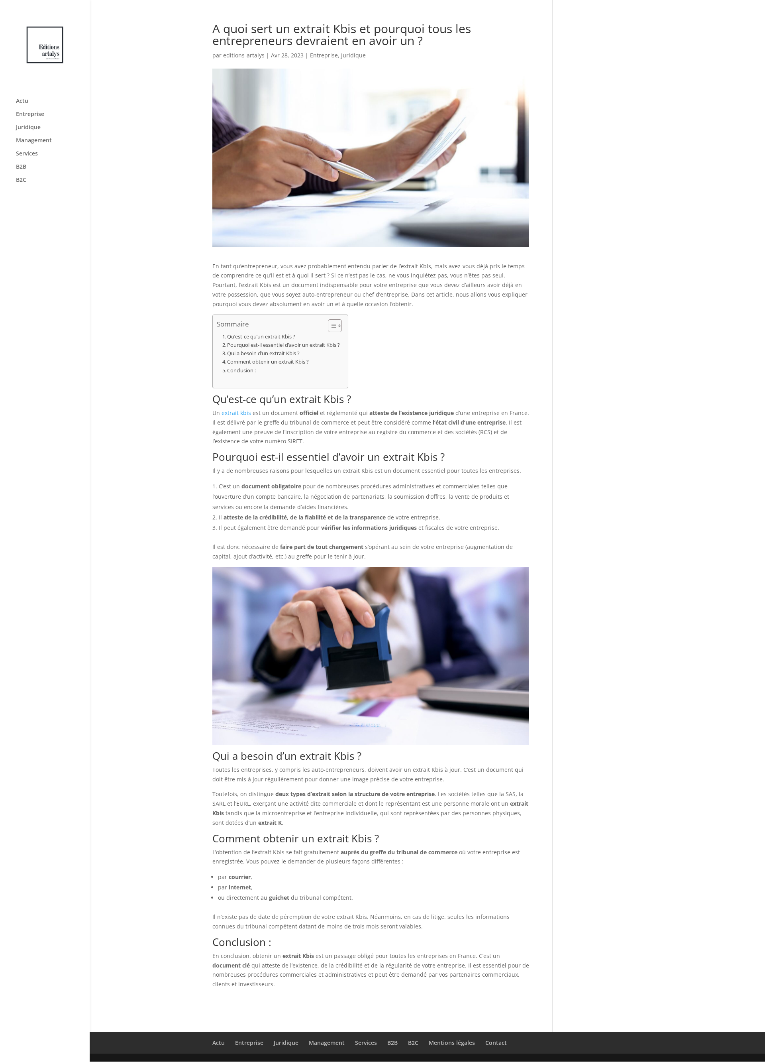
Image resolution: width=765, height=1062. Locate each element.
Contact (496, 1042)
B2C (21, 180)
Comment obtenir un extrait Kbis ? (268, 361)
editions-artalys (244, 55)
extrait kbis (236, 413)
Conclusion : (241, 370)
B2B (21, 167)
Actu (22, 101)
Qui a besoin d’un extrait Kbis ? (263, 353)
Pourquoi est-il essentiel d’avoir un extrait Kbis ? (283, 345)
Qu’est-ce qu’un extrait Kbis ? (261, 336)
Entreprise (30, 114)
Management (34, 141)
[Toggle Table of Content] (331, 325)
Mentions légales (452, 1042)
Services (27, 154)
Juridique (28, 127)
